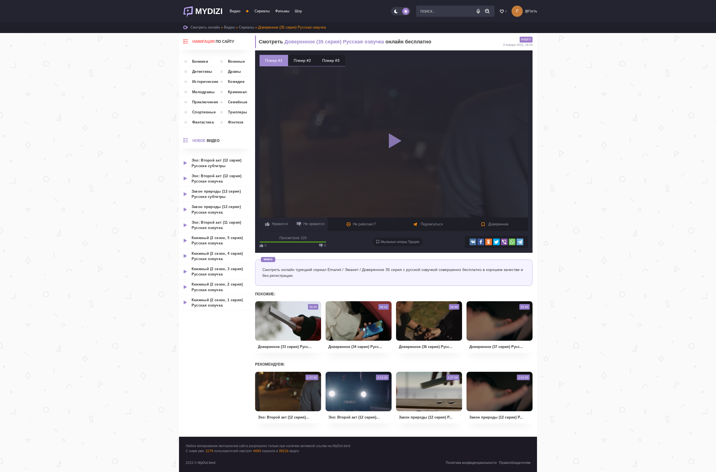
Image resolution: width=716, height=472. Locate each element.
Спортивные (203, 112)
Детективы (202, 71)
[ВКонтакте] (473, 242)
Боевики (200, 61)
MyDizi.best (206, 463)
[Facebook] (480, 242)
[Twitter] (496, 242)
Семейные (237, 102)
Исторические (203, 82)
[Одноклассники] (488, 242)
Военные (236, 61)
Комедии (236, 82)
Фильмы (282, 11)
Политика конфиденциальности (471, 463)
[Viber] (504, 242)
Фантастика (203, 122)
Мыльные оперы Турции (400, 242)
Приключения (203, 102)
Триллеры (237, 112)
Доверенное (497, 224)
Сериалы (262, 11)
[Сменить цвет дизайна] (401, 11)
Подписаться (431, 224)
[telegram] (520, 242)
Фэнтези (235, 122)
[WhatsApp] (512, 242)
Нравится (280, 224)
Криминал (237, 92)
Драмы (234, 71)
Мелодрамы (203, 92)
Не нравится (313, 224)
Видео (235, 11)
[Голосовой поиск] (478, 11)
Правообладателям (514, 463)
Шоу (298, 11)
